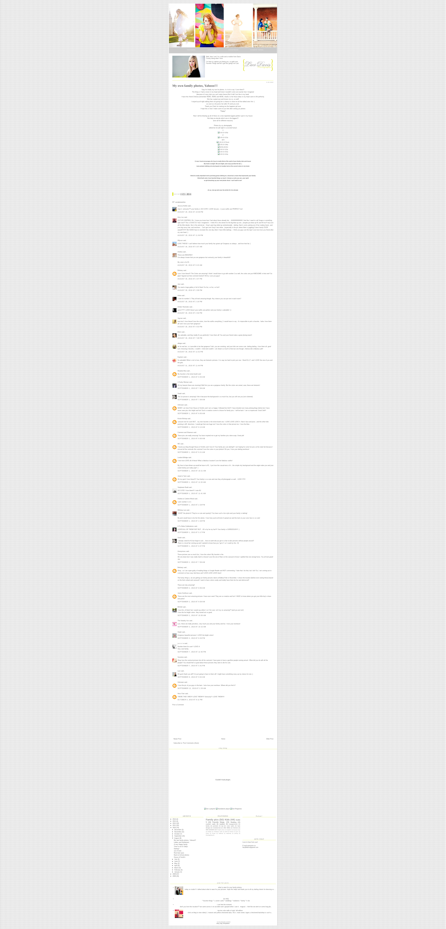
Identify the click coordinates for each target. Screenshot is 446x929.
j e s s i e (181, 643)
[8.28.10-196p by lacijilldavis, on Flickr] (223, 144)
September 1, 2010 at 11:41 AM (192, 493)
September (178, 836)
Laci (178, 194)
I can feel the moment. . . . (226, 904)
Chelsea (196, 97)
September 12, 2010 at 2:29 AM (192, 688)
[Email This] (181, 194)
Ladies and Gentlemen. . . (182, 842)
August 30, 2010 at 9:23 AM (190, 265)
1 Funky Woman (183, 382)
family (208, 826)
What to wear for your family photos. (230, 887)
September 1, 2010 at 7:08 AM (191, 388)
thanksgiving (209, 835)
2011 (174, 825)
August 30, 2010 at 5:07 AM (190, 247)
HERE (209, 97)
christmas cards (218, 831)
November (178, 832)
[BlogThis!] (183, 194)
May (176, 863)
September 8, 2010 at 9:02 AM (191, 677)
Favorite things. (218, 822)
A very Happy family (180, 844)
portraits (215, 826)
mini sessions (210, 829)
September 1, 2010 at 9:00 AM (191, 438)
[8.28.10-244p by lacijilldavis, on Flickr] (223, 154)
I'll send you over (233, 104)
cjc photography (226, 125)
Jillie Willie (226, 828)
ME (179, 444)
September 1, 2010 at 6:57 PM (191, 546)
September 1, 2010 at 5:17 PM (191, 532)
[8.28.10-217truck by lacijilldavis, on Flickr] (223, 142)
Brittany (180, 270)
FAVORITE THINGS (257, 50)
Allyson (180, 240)
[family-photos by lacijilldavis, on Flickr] (223, 147)
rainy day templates (223, 923)
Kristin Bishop (182, 418)
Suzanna (181, 657)
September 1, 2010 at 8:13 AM (191, 427)
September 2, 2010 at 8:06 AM (191, 588)
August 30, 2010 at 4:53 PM (190, 327)
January (177, 872)
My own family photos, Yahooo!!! (185, 840)
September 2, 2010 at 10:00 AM (192, 615)
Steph (180, 632)
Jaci (179, 284)
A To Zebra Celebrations (186, 526)
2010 (174, 827)
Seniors (235, 828)
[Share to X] (186, 194)
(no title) (226, 899)
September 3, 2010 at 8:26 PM (191, 638)
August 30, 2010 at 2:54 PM (190, 313)
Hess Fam (181, 693)
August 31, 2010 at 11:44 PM (190, 365)
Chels (214, 106)
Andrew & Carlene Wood (186, 499)
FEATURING (191, 50)
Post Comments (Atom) (191, 743)
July (176, 859)
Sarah (180, 393)
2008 (174, 876)
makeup (221, 833)
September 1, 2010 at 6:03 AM (191, 377)
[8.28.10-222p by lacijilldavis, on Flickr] (223, 137)
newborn (222, 824)
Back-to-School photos (181, 855)
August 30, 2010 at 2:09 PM (190, 290)
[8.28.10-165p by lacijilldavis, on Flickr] (223, 132)
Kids (227, 819)
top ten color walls (227, 826)
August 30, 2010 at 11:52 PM (190, 352)
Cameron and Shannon (185, 432)
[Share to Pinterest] (190, 194)
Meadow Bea (182, 371)
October (177, 834)
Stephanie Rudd (183, 487)
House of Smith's (179, 857)
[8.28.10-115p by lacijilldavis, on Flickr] (223, 149)
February (177, 870)
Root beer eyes (179, 853)
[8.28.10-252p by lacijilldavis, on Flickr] (223, 152)
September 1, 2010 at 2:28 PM (191, 505)
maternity (228, 833)
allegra (180, 343)
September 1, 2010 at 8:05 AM (191, 413)
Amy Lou (181, 217)
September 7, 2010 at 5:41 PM (191, 666)
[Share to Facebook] (188, 194)
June (176, 861)
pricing (236, 833)
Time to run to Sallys (181, 846)
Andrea (180, 252)
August (177, 838)
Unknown (181, 405)
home (207, 833)
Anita (179, 295)
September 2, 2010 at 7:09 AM (191, 562)
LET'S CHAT (212, 50)
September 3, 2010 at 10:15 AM (192, 627)
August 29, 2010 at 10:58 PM (190, 212)
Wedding (233, 822)
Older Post (269, 739)
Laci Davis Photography (221, 921)
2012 (174, 823)
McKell (180, 607)
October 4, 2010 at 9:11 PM (190, 700)
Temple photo (221, 829)
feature (232, 831)
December (178, 830)
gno (237, 831)
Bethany (180, 567)
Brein (179, 332)
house (213, 833)
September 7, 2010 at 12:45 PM (192, 652)
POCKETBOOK (233, 50)
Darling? (176, 849)
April (176, 865)
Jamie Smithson (183, 593)
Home (223, 739)
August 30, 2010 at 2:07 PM (190, 279)
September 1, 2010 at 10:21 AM (192, 471)
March (176, 868)
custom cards (211, 824)
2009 (174, 874)
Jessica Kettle (182, 206)
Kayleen (180, 357)
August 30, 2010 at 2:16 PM (190, 302)
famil (226, 831)
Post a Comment (178, 705)
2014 (174, 819)
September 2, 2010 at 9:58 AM (191, 602)
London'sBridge (183, 457)
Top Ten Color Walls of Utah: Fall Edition (230, 910)
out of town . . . (179, 851)
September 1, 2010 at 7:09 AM (191, 400)
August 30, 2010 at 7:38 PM (190, 338)
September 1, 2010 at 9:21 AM (191, 452)
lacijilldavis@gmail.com (250, 847)
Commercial (217, 828)
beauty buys (236, 829)
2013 (174, 821)
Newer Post (177, 739)
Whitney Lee (182, 510)
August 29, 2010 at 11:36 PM (190, 235)
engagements (233, 824)
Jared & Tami (182, 476)
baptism (229, 829)
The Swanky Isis (183, 621)
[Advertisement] (189, 721)
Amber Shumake (183, 307)
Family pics (212, 819)
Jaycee (180, 318)
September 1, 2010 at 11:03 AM (192, 482)
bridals (209, 831)
